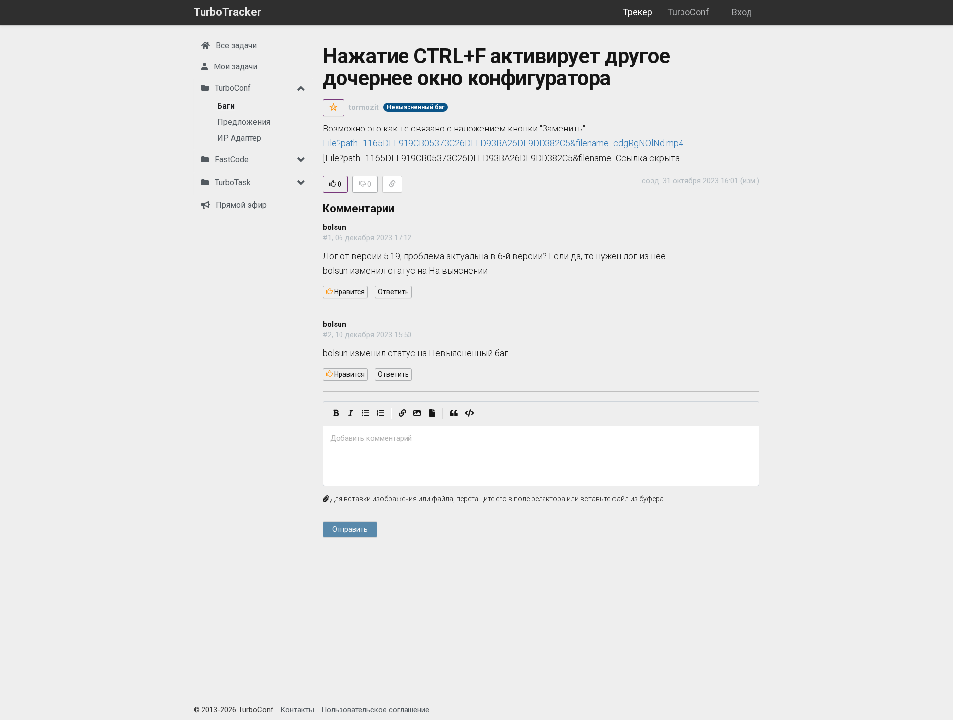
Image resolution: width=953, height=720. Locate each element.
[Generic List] (365, 413)
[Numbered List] (380, 413)
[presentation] (541, 438)
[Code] (469, 413)
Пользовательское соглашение (375, 709)
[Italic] (350, 413)
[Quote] (453, 413)
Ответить (393, 292)
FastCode (231, 159)
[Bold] (335, 413)
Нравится (349, 292)
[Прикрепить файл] (431, 413)
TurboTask (232, 182)
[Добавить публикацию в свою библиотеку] (333, 107)
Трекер (637, 12)
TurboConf (688, 12)
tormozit (364, 107)
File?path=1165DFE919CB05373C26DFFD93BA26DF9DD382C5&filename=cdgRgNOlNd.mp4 (503, 143)
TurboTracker (227, 12)
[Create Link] (402, 413)
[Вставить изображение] (416, 413)
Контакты (297, 709)
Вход (742, 12)
